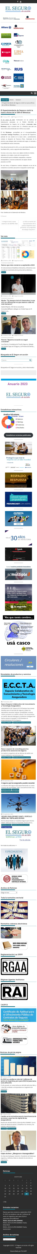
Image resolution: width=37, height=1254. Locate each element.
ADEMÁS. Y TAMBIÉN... (7, 722)
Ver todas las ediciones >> (9, 845)
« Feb (4, 1202)
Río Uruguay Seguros (6, 827)
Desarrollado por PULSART (18, 1251)
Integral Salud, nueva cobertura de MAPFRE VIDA (9, 222)
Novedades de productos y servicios (22, 722)
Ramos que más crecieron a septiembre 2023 (17, 1212)
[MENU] (35, 93)
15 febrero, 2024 (6, 1077)
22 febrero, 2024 (6, 260)
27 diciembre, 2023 (7, 701)
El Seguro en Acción (18, 117)
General (4, 216)
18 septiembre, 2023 (7, 780)
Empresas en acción (6, 789)
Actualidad (3, 1091)
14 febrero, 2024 (6, 296)
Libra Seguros (15, 789)
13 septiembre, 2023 (7, 814)
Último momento (12, 1128)
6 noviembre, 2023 (7, 746)
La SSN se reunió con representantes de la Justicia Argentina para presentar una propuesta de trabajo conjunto (28, 225)
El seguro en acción (18, 260)
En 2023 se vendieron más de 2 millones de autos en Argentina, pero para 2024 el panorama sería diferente (16, 1216)
